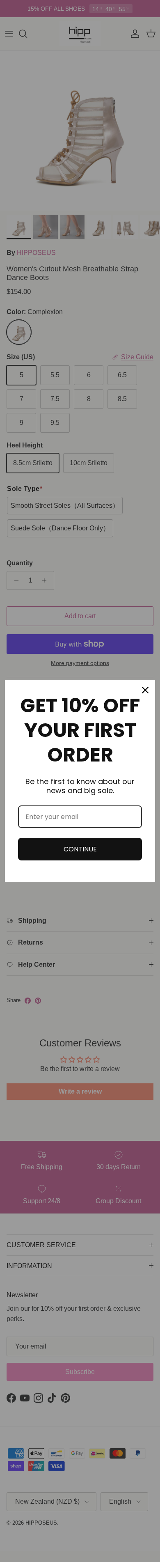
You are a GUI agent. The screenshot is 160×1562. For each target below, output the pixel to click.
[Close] (145, 690)
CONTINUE (80, 849)
